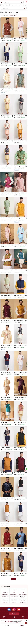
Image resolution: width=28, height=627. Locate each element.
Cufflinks (22, 592)
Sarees (7, 5)
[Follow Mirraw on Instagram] (14, 609)
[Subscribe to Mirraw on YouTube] (18, 609)
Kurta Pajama (22, 588)
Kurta (14, 592)
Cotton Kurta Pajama (22, 594)
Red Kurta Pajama (14, 600)
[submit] (24, 8)
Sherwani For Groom (14, 596)
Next (13, 579)
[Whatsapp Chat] (26, 468)
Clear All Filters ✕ (13, 15)
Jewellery (23, 5)
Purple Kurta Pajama (22, 600)
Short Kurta (14, 602)
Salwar (2, 5)
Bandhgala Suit (22, 602)
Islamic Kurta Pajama (5, 594)
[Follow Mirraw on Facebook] (9, 609)
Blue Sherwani (5, 588)
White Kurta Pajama (13, 594)
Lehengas (12, 5)
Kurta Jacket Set (5, 600)
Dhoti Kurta (5, 592)
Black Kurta (5, 602)
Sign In (14, 613)
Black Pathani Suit (5, 596)
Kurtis (18, 5)
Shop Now (8, 35)
